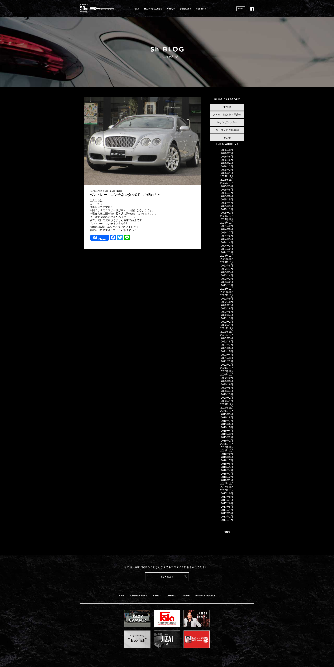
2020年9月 (227, 377)
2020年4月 (227, 391)
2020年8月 (227, 381)
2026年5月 (227, 159)
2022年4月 (227, 315)
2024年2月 (227, 249)
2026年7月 (227, 153)
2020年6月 (227, 384)
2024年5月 (227, 239)
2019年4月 (227, 430)
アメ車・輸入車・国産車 (112, 191)
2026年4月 (227, 163)
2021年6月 (227, 348)
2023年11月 (227, 258)
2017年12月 (227, 483)
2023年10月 (227, 262)
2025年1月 (227, 212)
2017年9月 (227, 493)
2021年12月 (227, 328)
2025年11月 (227, 179)
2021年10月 (227, 334)
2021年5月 (227, 351)
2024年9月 (227, 225)
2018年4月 (227, 470)
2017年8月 (227, 496)
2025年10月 (227, 182)
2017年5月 (227, 506)
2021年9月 (227, 338)
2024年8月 (227, 229)
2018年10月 (227, 450)
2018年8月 (227, 457)
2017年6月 (227, 503)
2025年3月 (227, 206)
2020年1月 (227, 400)
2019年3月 (227, 433)
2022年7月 (227, 305)
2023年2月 (227, 282)
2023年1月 (227, 285)
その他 (227, 137)
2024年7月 (227, 232)
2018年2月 (227, 476)
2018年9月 (227, 453)
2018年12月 (227, 443)
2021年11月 (227, 331)
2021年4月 (227, 354)
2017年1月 (227, 519)
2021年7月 (227, 344)
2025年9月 (227, 186)
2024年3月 (227, 245)
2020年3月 (227, 394)
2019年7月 (227, 420)
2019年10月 (227, 410)
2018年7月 (227, 460)
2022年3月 (227, 318)
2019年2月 (227, 437)
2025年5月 (227, 199)
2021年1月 (227, 364)
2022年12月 (227, 288)
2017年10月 (227, 490)
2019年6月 (227, 424)
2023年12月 (227, 255)
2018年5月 (227, 467)
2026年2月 (227, 169)
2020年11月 (227, 371)
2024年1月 (227, 252)
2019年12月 (227, 404)
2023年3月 (227, 278)
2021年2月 (227, 361)
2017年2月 (227, 516)
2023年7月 (227, 268)
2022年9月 (227, 298)
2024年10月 (227, 222)
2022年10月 (227, 295)
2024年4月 (227, 242)
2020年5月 (227, 387)
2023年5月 (227, 272)
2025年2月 (227, 209)
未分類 (227, 107)
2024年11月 (227, 219)
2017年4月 (227, 509)
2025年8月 (227, 189)
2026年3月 (227, 166)
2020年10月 (227, 374)
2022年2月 (227, 321)
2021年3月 (227, 358)
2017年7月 (227, 500)
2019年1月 (227, 440)
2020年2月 (227, 397)
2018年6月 (227, 463)
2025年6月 (227, 196)
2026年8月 (227, 149)
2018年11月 (227, 447)
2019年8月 (227, 417)
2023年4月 (227, 275)
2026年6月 (227, 156)
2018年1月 (227, 480)
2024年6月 (227, 235)
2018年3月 (227, 473)
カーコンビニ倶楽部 (227, 129)
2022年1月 (227, 325)
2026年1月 (227, 173)
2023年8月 (227, 265)
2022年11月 (227, 291)
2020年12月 (227, 367)
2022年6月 (227, 308)
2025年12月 (227, 176)
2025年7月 (227, 192)
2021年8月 (227, 341)
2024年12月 (227, 216)
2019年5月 (227, 427)
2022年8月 (227, 301)
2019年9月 (227, 414)
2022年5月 (227, 311)
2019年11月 (227, 407)
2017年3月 (227, 513)
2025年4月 (227, 202)
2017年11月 (227, 486)
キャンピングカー (227, 122)
